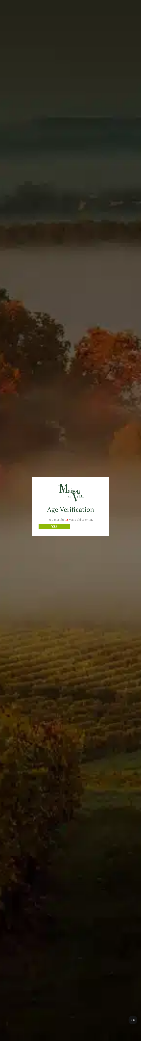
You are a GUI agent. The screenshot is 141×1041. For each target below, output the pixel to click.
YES (54, 526)
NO (87, 526)
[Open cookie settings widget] (133, 1020)
